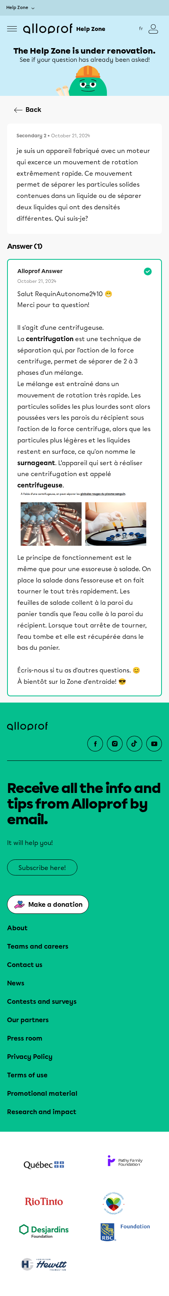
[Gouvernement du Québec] (44, 1166)
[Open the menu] (12, 28)
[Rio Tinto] (44, 1203)
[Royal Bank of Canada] (125, 1232)
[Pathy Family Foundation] (125, 1166)
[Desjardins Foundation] (44, 1232)
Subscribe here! (42, 868)
